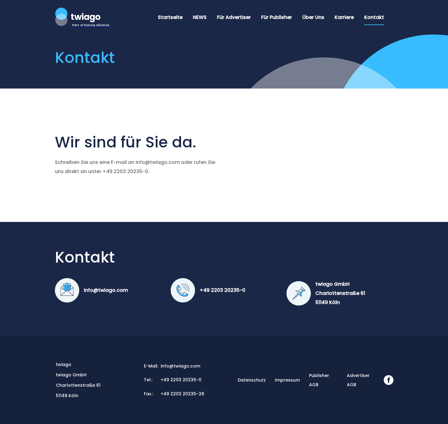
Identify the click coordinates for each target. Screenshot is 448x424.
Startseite (170, 17)
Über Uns (313, 17)
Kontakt (374, 17)
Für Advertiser (234, 17)
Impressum (287, 380)
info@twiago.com (106, 290)
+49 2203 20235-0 (222, 290)
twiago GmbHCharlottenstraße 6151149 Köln (340, 293)
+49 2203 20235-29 (182, 394)
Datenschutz (252, 380)
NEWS (200, 17)
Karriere (344, 17)
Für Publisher (276, 17)
